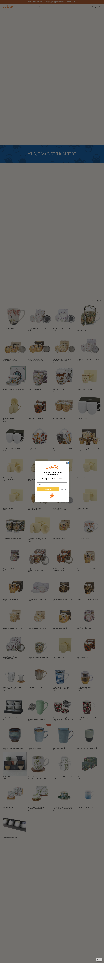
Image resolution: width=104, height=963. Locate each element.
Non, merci (64, 489)
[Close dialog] (67, 463)
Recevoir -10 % (48, 489)
